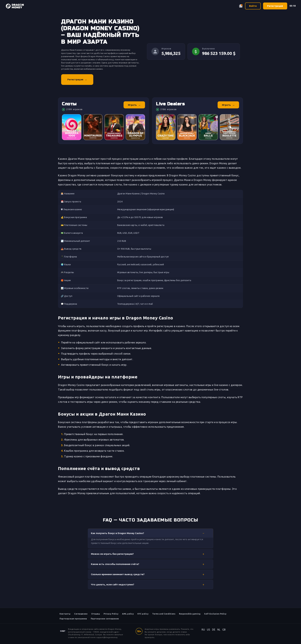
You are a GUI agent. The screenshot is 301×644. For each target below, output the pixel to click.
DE (213, 629)
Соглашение (80, 614)
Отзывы (95, 614)
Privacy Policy (111, 614)
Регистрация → (77, 79)
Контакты (65, 614)
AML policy (128, 614)
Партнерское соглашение (105, 618)
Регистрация (275, 6)
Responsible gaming (189, 614)
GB (224, 629)
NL (218, 629)
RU (203, 629)
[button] (150, 533)
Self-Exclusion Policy (215, 614)
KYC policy (142, 614)
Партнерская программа (73, 618)
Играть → (134, 105)
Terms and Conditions (163, 614)
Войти (253, 6)
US (208, 629)
